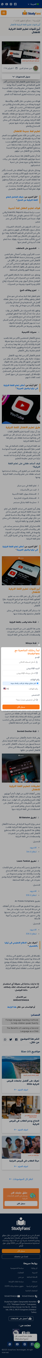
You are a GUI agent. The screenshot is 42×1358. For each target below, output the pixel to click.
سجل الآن (21, 707)
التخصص (36, 695)
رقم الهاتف (35, 679)
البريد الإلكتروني (33, 668)
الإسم (37, 657)
